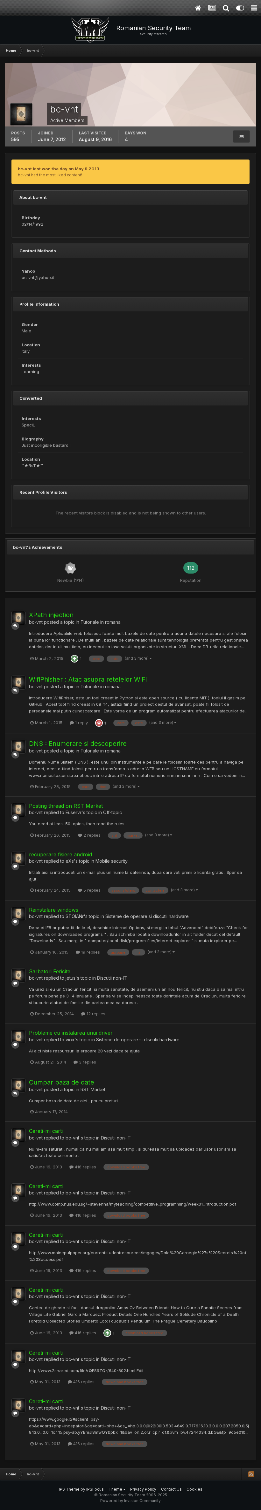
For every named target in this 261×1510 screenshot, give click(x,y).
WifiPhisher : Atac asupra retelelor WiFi (88, 679)
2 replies (91, 835)
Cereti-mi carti (46, 1131)
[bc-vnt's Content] (241, 136)
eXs (70, 861)
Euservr (73, 812)
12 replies (95, 1013)
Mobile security (111, 861)
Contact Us (171, 1489)
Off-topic (112, 812)
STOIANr (75, 916)
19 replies (90, 952)
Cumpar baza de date (61, 1082)
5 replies (91, 890)
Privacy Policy (143, 1489)
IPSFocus (95, 1489)
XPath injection (51, 615)
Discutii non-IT (112, 978)
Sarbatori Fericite (49, 971)
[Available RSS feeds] (251, 1474)
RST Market (93, 1089)
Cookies (194, 1489)
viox (70, 1039)
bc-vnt (36, 622)
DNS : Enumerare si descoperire (78, 743)
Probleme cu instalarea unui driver (71, 1033)
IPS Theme (69, 1489)
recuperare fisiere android (60, 854)
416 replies (85, 1166)
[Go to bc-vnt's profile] (18, 618)
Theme (116, 1489)
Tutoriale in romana (101, 622)
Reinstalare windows (53, 910)
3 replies (87, 1061)
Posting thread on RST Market (66, 806)
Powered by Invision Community (130, 1500)
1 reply (81, 722)
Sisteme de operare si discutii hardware (147, 916)
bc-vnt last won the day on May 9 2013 (58, 168)
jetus (70, 978)
